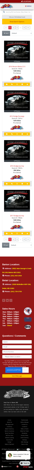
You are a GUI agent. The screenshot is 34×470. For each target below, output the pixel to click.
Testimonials (24, 420)
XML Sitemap (24, 442)
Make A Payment (9, 444)
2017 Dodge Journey (17, 216)
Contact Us (24, 424)
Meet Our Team (24, 431)
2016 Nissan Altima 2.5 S (17, 66)
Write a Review (24, 422)
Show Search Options (17, 22)
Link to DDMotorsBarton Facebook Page (3, 300)
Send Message (17, 376)
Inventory (9, 426)
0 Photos (17, 61)
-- (20, 28)
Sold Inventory (25, 437)
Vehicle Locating (9, 437)
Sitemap (24, 440)
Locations (27, 1)
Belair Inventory (9, 429)
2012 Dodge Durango (17, 116)
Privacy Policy (24, 435)
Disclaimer (24, 433)
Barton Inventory (9, 431)
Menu (29, 6)
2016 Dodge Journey (17, 166)
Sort (7, 33)
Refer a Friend (24, 429)
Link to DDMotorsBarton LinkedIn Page (7, 300)
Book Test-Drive (9, 433)
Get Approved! (9, 424)
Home (9, 420)
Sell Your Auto (9, 435)
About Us (9, 422)
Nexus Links (24, 444)
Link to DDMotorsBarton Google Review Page (10, 300)
